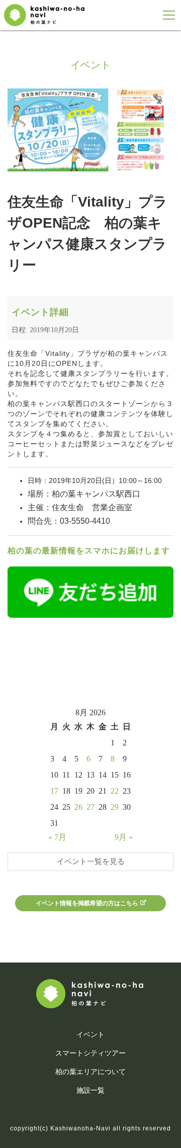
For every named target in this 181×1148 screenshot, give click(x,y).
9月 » (124, 837)
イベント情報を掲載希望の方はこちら (87, 903)
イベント (90, 1034)
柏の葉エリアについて (90, 1072)
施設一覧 (90, 1090)
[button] (169, 15)
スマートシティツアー (90, 1053)
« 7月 (57, 837)
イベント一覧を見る (91, 861)
